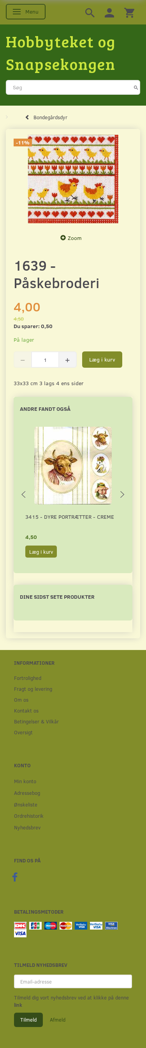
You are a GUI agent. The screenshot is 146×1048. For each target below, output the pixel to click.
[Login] (109, 12)
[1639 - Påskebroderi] (73, 179)
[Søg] (136, 87)
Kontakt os (26, 710)
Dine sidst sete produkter (57, 596)
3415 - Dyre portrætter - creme (69, 516)
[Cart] (129, 12)
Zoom (75, 238)
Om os (21, 699)
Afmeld (57, 1019)
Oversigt (23, 732)
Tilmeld (28, 1019)
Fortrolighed (27, 677)
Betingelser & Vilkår (36, 721)
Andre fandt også (45, 408)
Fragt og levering (33, 688)
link (18, 1004)
